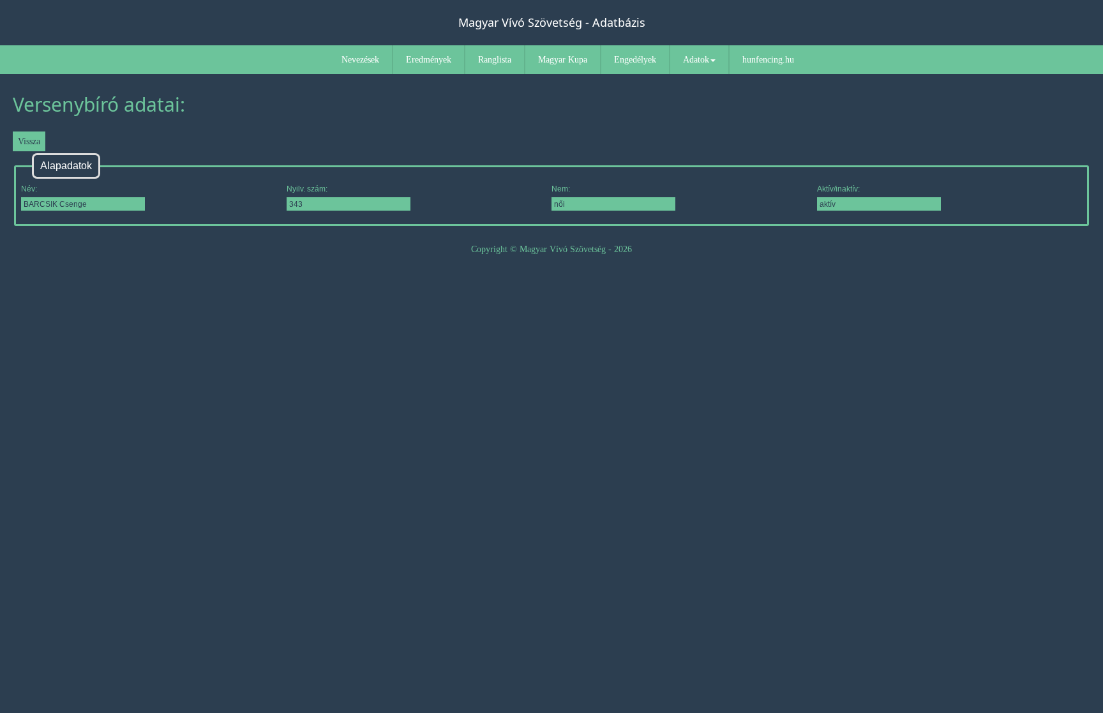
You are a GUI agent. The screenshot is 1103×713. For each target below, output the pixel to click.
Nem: (561, 188)
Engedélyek (635, 59)
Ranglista (494, 59)
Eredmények (428, 59)
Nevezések (360, 59)
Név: (29, 188)
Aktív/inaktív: (838, 188)
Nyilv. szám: (307, 188)
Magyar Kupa (562, 59)
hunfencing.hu (768, 59)
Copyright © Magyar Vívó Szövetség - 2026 (551, 249)
